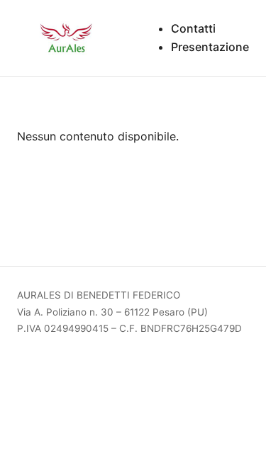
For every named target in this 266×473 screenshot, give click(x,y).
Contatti (193, 28)
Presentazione (210, 47)
